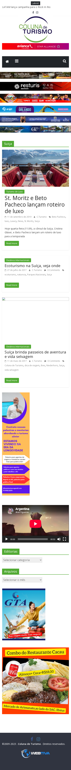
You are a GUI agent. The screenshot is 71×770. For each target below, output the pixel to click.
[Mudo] (59, 539)
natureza (21, 274)
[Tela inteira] (64, 539)
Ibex (43, 365)
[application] (35, 524)
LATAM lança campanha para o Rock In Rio (26, 7)
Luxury (13, 221)
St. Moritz (28, 221)
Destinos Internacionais (17, 260)
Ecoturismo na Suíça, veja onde (32, 265)
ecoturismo (10, 274)
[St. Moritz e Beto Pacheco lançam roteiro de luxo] (35, 152)
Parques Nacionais (36, 274)
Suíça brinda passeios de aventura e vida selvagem (35, 354)
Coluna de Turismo (14, 365)
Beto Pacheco (58, 216)
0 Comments (53, 270)
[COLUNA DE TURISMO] (7, 62)
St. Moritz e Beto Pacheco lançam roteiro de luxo (35, 204)
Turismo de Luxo (14, 191)
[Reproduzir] (6, 539)
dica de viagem (32, 365)
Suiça (37, 221)
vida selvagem (12, 369)
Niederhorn (52, 365)
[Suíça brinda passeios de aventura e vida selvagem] (35, 299)
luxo (7, 221)
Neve (20, 221)
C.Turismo (42, 216)
